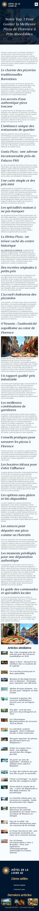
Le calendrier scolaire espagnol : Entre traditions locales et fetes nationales (22, 731)
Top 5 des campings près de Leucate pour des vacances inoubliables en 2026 (22, 654)
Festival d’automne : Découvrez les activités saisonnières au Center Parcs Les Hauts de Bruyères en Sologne (23, 812)
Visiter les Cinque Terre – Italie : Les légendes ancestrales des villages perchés (21, 751)
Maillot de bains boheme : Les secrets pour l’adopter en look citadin (24, 690)
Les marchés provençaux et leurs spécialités (22, 672)
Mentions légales (19, 885)
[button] (36, 4)
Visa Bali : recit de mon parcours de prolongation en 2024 (23, 712)
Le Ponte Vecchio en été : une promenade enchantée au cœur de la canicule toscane (23, 833)
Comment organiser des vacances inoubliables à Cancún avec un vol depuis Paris (22, 701)
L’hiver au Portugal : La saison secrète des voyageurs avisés (24, 780)
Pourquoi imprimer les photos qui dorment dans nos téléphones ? (23, 740)
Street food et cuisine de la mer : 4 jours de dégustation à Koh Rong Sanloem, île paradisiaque (24, 789)
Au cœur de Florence (11, 250)
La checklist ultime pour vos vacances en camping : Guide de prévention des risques (23, 800)
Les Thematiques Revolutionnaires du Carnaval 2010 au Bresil (23, 721)
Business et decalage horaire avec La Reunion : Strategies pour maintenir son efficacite (23, 681)
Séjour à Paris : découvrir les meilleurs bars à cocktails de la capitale (23, 664)
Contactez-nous (19, 889)
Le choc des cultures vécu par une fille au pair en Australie (24, 772)
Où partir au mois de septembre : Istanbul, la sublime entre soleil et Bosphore (21, 763)
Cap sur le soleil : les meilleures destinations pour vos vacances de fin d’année (23, 823)
